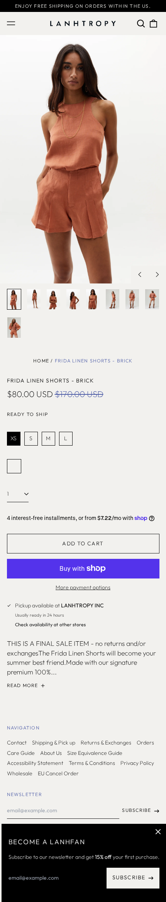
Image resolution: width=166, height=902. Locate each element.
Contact (17, 742)
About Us (51, 752)
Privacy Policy (137, 762)
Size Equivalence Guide (94, 752)
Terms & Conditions (92, 762)
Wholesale (19, 773)
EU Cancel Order (58, 773)
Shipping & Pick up (53, 742)
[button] (141, 23)
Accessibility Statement (35, 762)
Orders (145, 742)
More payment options (83, 587)
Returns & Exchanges (106, 742)
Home (41, 361)
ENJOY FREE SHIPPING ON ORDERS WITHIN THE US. (83, 6)
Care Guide (21, 752)
